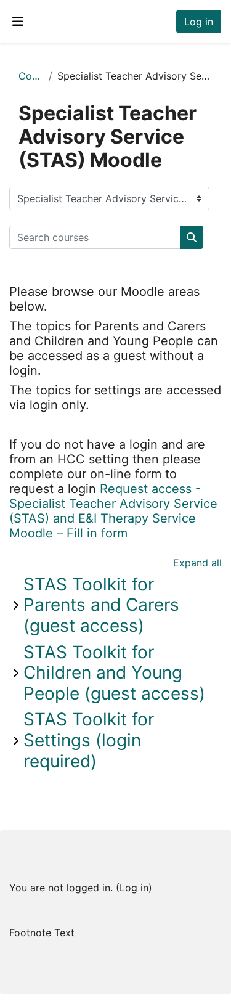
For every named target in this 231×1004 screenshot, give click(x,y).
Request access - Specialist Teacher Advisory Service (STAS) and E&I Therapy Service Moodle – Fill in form (113, 511)
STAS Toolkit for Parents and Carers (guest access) (101, 605)
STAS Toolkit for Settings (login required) (88, 740)
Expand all (197, 563)
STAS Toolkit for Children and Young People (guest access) (114, 673)
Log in (198, 21)
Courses (31, 76)
